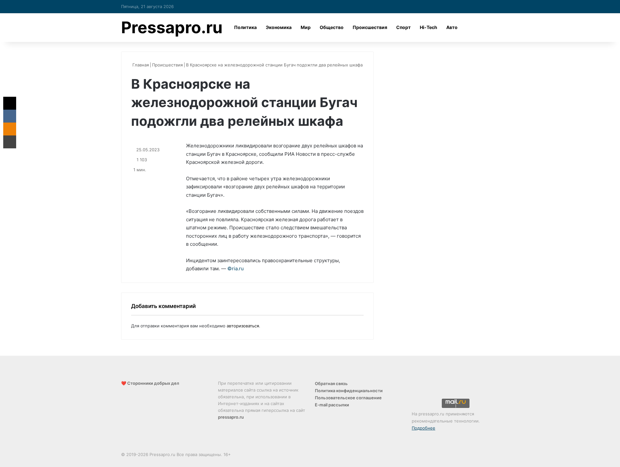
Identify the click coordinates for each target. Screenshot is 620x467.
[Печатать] (9, 141)
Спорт (403, 27)
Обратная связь (331, 383)
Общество (332, 27)
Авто (452, 27)
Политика (245, 27)
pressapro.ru (231, 417)
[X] (9, 103)
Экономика (279, 27)
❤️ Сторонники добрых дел (150, 383)
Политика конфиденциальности (349, 390)
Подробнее (423, 428)
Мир (306, 27)
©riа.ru (235, 268)
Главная (140, 64)
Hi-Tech (428, 27)
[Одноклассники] (9, 129)
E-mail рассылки (332, 404)
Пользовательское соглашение (348, 397)
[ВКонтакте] (9, 116)
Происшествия (370, 27)
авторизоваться (243, 325)
